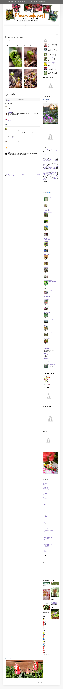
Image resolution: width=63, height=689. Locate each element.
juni (44, 523)
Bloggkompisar (53, 149)
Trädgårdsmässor (45, 173)
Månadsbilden (46, 164)
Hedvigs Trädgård (55, 158)
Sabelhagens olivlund (46, 241)
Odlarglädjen (44, 485)
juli (44, 522)
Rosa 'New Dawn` (50, 219)
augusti (45, 521)
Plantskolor (47, 166)
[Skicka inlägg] (18, 99)
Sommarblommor (53, 169)
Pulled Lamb (49, 326)
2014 (44, 511)
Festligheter (44, 156)
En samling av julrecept (46, 359)
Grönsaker (56, 157)
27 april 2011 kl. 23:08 (10, 125)
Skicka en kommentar (9, 158)
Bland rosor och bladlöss (47, 338)
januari (45, 551)
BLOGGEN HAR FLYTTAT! (51, 364)
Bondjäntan (45, 318)
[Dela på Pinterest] (23, 99)
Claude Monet (50, 154)
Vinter (53, 174)
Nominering (51, 164)
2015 (44, 510)
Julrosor (56, 160)
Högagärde (45, 325)
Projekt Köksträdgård (46, 532)
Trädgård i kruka (46, 171)
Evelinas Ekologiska (46, 363)
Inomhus (55, 159)
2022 (44, 504)
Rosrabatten (44, 168)
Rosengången (50, 167)
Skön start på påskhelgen (47, 531)
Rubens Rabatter (46, 305)
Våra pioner (25, 25)
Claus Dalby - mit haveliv (47, 312)
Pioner (50, 165)
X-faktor (47, 178)
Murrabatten (50, 163)
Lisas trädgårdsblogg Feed (47, 296)
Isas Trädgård (45, 203)
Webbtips (51, 177)
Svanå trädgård (46, 225)
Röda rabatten (49, 168)
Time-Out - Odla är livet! (51, 268)
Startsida (6, 25)
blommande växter (45, 150)
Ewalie (45, 353)
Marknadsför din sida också (46, 99)
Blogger (43, 682)
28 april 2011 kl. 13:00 (10, 149)
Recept (53, 166)
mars (45, 549)
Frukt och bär (51, 156)
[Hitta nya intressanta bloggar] (45, 562)
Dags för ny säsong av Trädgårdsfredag (49, 539)
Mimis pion (49, 306)
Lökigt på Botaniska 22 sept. (47, 287)
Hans (8, 122)
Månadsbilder (15, 25)
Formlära (9, 100)
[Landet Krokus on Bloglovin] (47, 192)
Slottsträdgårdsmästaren (47, 209)
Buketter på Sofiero (50, 290)
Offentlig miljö (55, 164)
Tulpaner (51, 173)
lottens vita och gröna (46, 299)
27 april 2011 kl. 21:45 (10, 120)
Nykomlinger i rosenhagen (47, 239)
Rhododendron (46, 167)
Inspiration (47, 160)
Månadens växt (56, 163)
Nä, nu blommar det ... (47, 540)
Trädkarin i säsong (46, 349)
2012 (44, 514)
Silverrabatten (54, 168)
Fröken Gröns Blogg (46, 196)
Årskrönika (50, 178)
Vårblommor (47, 176)
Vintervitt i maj (49, 38)
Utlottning (44, 174)
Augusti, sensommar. (50, 213)
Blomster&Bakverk (46, 348)
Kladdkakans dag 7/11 (46, 354)
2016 (44, 509)
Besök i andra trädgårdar (52, 148)
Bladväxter (48, 149)
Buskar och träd (54, 152)
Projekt (10, 25)
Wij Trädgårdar (55, 177)
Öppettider (45, 297)
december (45, 516)
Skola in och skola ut (46, 536)
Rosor (55, 167)
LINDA (9, 146)
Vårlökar (53, 176)
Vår (57, 175)
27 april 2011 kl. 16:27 (10, 109)
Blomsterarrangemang (48, 151)
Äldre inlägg (38, 174)
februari (45, 550)
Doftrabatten (45, 529)
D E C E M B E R (50, 232)
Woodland (44, 178)
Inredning (44, 160)
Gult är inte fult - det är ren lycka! (51, 62)
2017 (44, 508)
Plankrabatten (44, 166)
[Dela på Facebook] (22, 99)
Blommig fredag (54, 150)
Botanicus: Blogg (46, 287)
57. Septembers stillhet (46, 210)
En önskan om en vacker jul (51, 43)
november (45, 517)
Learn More (51, 2)
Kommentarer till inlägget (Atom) (13, 175)
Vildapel (49, 226)
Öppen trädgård (44, 179)
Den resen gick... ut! (50, 261)
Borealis (44, 481)
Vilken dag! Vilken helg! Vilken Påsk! (48, 530)
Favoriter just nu (55, 155)
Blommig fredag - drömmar (51, 57)
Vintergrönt (49, 175)
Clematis (54, 154)
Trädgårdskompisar (54, 172)
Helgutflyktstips (49, 197)
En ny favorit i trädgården (51, 52)
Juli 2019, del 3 (49, 274)
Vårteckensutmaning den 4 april (48, 544)
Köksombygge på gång (50, 255)
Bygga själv (46, 154)
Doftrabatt (45, 155)
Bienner (43, 149)
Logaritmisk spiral (46, 528)
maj (44, 524)
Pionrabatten (55, 165)
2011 (44, 515)
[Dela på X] (21, 99)
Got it (55, 2)
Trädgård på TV (51, 171)
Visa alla (57, 344)
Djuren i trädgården (46, 546)
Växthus (48, 177)
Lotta (8, 152)
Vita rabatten (53, 175)
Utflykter (55, 173)
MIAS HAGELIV (46, 238)
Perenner (44, 165)
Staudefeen (44, 486)
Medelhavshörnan (45, 163)
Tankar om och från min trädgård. (48, 280)
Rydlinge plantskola (45, 498)
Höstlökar (51, 159)
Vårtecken (44, 177)
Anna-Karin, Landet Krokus (48, 558)
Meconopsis (49, 248)
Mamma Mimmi (10, 112)
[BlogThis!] (20, 99)
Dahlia (57, 154)
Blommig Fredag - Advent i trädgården (51, 339)
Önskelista (36, 25)
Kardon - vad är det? (50, 319)
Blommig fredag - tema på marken (48, 547)
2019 (44, 505)
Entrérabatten (49, 155)
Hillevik (44, 159)
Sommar (48, 169)
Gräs (53, 157)
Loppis (48, 162)
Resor (57, 166)
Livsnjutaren (9, 140)
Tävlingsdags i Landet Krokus (51, 48)
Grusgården (51, 157)
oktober (45, 518)
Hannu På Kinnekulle (46, 254)
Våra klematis (31, 25)
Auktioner (44, 148)
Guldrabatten (46, 158)
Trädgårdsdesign (48, 172)
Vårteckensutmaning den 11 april (48, 537)
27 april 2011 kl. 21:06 (10, 115)
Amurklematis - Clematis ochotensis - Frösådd (52, 281)
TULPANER (49, 242)
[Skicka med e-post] (19, 99)
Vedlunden (49, 174)
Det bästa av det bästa (46, 545)
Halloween (51, 158)
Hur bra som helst (46, 358)
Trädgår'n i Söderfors (45, 488)
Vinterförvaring (44, 175)
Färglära (47, 157)
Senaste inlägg (7, 174)
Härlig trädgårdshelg (46, 538)
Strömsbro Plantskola (45, 487)
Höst (47, 159)
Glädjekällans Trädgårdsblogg (48, 212)
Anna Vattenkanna (10, 127)
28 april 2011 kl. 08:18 (10, 137)
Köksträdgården (46, 161)
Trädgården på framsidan (51, 332)
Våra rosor (20, 25)
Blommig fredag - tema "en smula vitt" (52, 71)
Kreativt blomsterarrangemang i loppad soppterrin (51, 204)
